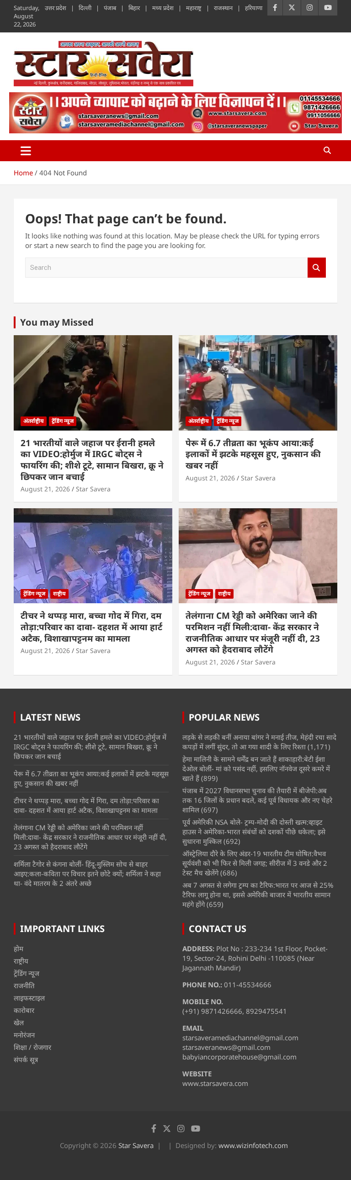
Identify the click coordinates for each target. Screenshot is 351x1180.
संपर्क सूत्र (26, 1059)
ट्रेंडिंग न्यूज (63, 421)
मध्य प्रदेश (163, 8)
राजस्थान (223, 8)
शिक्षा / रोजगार (32, 1047)
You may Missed (57, 322)
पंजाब (110, 8)
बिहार (134, 8)
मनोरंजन (24, 1034)
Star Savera (93, 489)
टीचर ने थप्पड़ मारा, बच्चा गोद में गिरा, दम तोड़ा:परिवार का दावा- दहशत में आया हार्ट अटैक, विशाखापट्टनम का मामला (91, 627)
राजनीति (24, 985)
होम (18, 948)
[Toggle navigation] (26, 150)
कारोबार (24, 1010)
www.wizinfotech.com (253, 1145)
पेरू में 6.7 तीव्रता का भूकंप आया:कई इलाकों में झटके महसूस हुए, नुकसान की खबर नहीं (253, 454)
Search (317, 268)
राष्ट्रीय (59, 593)
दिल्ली (85, 8)
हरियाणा (253, 8)
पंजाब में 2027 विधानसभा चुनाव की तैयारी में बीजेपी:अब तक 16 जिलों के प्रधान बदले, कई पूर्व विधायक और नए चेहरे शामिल (257, 800)
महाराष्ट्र (194, 8)
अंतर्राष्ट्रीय (33, 421)
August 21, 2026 (45, 489)
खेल (19, 1022)
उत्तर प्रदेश (55, 8)
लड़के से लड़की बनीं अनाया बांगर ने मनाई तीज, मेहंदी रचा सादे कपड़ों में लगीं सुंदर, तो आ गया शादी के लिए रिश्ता (259, 741)
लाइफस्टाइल (29, 997)
